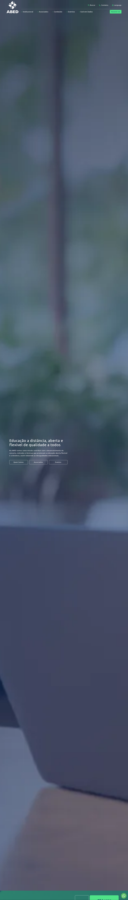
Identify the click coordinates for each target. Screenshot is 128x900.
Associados (38, 462)
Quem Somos (18, 462)
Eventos (58, 462)
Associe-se (115, 12)
